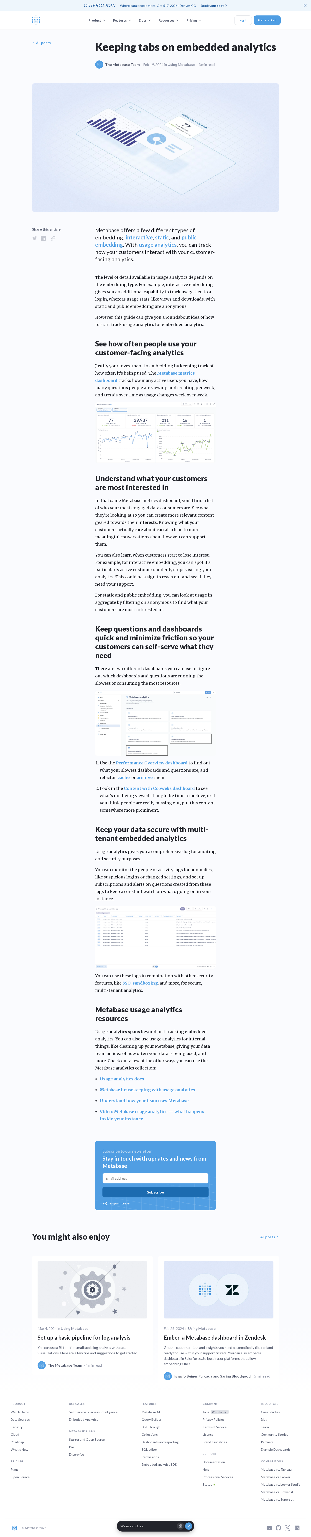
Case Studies (270, 1412)
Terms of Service (215, 1427)
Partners (267, 1442)
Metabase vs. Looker (275, 1477)
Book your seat (212, 5)
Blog (264, 1419)
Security (17, 1427)
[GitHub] (278, 1528)
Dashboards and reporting (160, 1442)
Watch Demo (20, 1412)
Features (120, 20)
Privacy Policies (213, 1419)
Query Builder (151, 1419)
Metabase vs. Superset (277, 1499)
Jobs (215, 1412)
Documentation (214, 1462)
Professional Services (218, 1477)
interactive (139, 237)
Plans (14, 1469)
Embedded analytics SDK (159, 1464)
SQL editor (149, 1449)
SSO (126, 983)
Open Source (20, 1477)
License (208, 1434)
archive (145, 777)
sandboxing (145, 983)
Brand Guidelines (215, 1442)
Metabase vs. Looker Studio (280, 1484)
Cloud (15, 1434)
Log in (243, 20)
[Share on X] (34, 238)
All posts (43, 42)
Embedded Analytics (83, 1419)
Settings (180, 1526)
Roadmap (17, 1442)
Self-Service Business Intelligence (93, 1412)
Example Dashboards (276, 1449)
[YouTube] (269, 1528)
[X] (287, 1528)
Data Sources (20, 1419)
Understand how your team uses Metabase (144, 1100)
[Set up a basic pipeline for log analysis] (92, 1315)
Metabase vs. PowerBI (277, 1492)
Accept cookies (188, 1526)
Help (206, 1469)
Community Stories (274, 1434)
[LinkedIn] (297, 1528)
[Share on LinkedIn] (43, 238)
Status (207, 1484)
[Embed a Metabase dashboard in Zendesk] (218, 1321)
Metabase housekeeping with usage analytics (147, 1089)
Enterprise (76, 1454)
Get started (267, 20)
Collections (150, 1434)
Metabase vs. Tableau (276, 1469)
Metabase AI (151, 1412)
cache (123, 777)
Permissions (150, 1457)
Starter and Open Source (87, 1439)
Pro (71, 1447)
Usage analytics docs (122, 1079)
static (162, 237)
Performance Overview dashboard (152, 763)
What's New (19, 1449)
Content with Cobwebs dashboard (159, 788)
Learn (265, 1427)
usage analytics (158, 244)
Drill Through (151, 1427)
